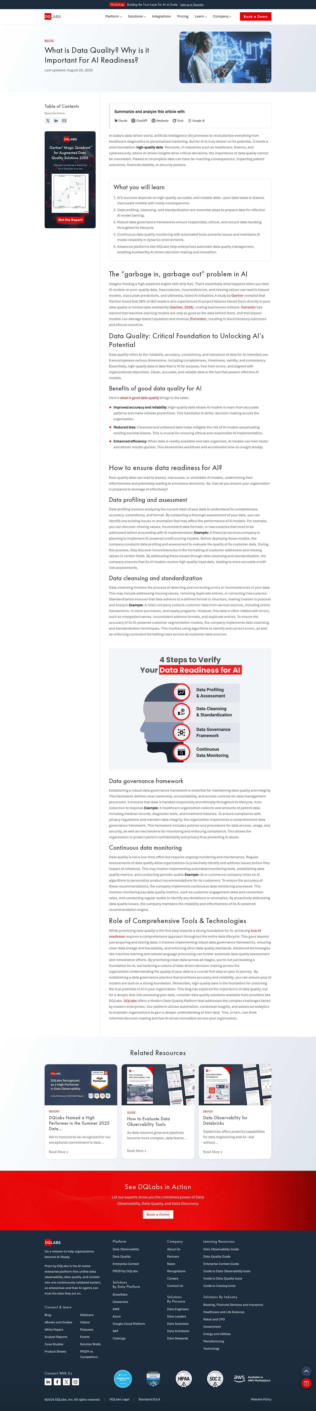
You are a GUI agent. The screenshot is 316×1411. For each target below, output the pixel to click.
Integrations (161, 16)
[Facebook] (57, 1381)
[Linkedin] (48, 1381)
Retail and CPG (214, 1319)
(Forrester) (198, 319)
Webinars (87, 1315)
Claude (122, 121)
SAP (115, 1331)
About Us (173, 1249)
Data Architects (178, 1331)
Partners (173, 1257)
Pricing (182, 16)
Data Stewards (177, 1338)
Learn (199, 16)
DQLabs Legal (119, 1399)
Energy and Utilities (217, 1334)
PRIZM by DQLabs (125, 1271)
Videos (85, 1322)
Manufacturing (213, 1341)
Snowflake (120, 1294)
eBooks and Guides (58, 1322)
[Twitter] (66, 1381)
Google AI (198, 121)
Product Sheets (55, 1351)
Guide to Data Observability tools (227, 1271)
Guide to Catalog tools (219, 1286)
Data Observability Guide (221, 1249)
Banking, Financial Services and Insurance (233, 1305)
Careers (172, 1278)
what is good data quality (139, 398)
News (171, 1264)
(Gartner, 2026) (181, 307)
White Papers (54, 1330)
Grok (180, 121)
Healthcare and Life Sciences (223, 1312)
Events (85, 1337)
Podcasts (86, 1330)
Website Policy (261, 1399)
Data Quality (122, 1257)
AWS (116, 1309)
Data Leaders (176, 1316)
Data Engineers (178, 1309)
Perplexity (162, 121)
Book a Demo (256, 16)
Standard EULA (149, 1399)
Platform (112, 16)
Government (212, 1327)
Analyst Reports (56, 1337)
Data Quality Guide (216, 1257)
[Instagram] (75, 1381)
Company (220, 16)
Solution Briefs (90, 1344)
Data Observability (126, 1249)
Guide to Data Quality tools (222, 1278)
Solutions (135, 16)
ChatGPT (142, 121)
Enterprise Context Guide (221, 1264)
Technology (211, 1349)
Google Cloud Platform (129, 1324)
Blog (48, 1315)
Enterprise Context (126, 1264)
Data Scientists (178, 1324)
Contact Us (175, 1286)
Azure (117, 1316)
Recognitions (176, 1271)
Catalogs (119, 1338)
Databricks (120, 1302)
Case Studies (54, 1344)
